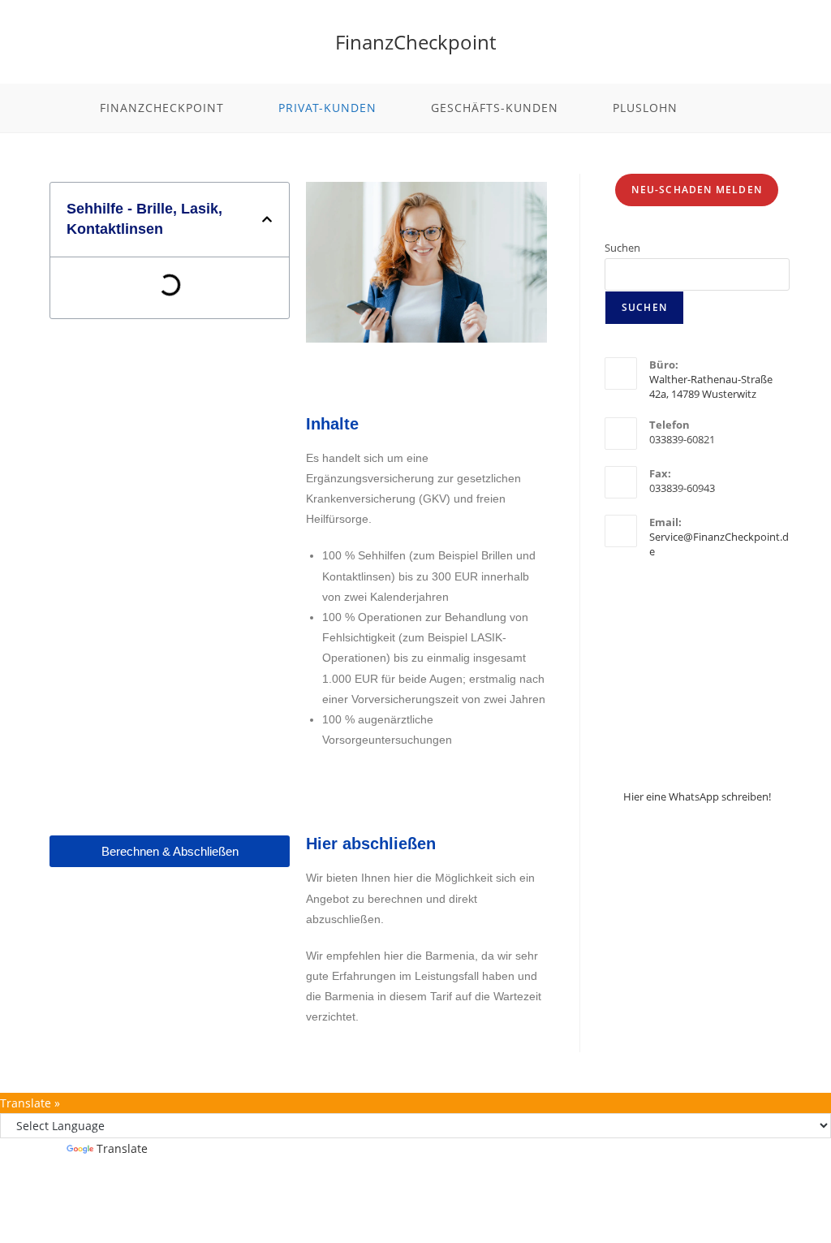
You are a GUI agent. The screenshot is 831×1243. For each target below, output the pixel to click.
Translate (122, 1148)
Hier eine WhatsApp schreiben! (697, 796)
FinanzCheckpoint (415, 41)
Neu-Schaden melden (696, 189)
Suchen (622, 247)
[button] (267, 219)
